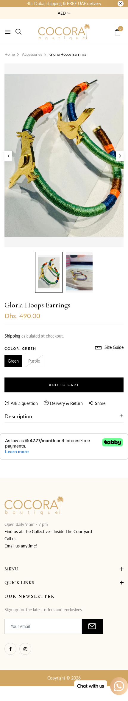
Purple (34, 360)
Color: (20, 348)
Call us (10, 538)
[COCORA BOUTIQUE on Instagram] (25, 649)
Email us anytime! (20, 545)
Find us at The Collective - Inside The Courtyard (48, 531)
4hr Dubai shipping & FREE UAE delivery (64, 3)
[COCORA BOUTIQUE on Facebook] (10, 649)
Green (13, 360)
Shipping (12, 335)
